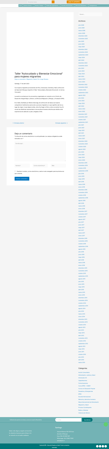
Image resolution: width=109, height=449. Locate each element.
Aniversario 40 (82, 378)
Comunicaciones (83, 383)
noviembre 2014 (83, 300)
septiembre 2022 (83, 92)
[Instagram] (12, 2)
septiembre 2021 (83, 122)
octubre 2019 (82, 168)
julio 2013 (81, 330)
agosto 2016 (81, 249)
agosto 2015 (81, 279)
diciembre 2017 (82, 211)
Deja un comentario (20, 79)
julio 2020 (81, 152)
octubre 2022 (82, 90)
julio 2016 (81, 252)
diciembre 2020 (82, 141)
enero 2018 (81, 208)
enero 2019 (81, 187)
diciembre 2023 (82, 63)
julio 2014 (81, 311)
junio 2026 (81, 28)
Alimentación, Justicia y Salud (86, 375)
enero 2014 (81, 316)
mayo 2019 (81, 179)
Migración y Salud (32, 79)
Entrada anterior (18, 123)
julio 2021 (81, 125)
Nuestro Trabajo (39, 5)
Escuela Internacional (66, 5)
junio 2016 (81, 254)
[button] (74, 1)
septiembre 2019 (83, 171)
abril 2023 (81, 76)
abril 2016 (81, 260)
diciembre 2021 (82, 114)
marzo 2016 (81, 262)
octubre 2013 (82, 324)
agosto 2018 (81, 200)
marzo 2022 (81, 109)
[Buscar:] (90, 14)
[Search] (53, 1)
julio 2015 (81, 281)
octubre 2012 (82, 341)
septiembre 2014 (83, 306)
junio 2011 (81, 351)
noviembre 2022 (83, 87)
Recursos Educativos (81, 5)
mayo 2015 (81, 287)
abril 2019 (81, 181)
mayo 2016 (81, 257)
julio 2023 (81, 68)
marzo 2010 (81, 362)
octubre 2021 (82, 119)
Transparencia (93, 5)
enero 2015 (81, 295)
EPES (79, 394)
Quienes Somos (28, 5)
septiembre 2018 (83, 198)
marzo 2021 (81, 135)
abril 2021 (81, 133)
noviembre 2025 (83, 38)
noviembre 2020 (83, 144)
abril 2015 (81, 289)
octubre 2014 (82, 303)
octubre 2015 (82, 273)
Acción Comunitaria (83, 372)
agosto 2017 (81, 219)
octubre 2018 (82, 195)
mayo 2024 (81, 57)
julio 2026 (81, 25)
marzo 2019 (81, 184)
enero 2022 (81, 111)
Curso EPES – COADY (84, 386)
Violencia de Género (84, 413)
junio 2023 (81, 71)
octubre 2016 (82, 243)
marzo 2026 (81, 30)
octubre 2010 (82, 354)
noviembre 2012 (83, 338)
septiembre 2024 (83, 55)
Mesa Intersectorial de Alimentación (88, 402)
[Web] (58, 166)
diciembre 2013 (82, 319)
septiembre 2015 (83, 276)
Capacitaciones (82, 380)
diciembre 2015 (82, 268)
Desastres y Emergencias (85, 391)
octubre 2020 (82, 146)
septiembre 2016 (83, 246)
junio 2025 (81, 44)
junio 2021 (81, 127)
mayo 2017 (81, 227)
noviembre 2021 (83, 117)
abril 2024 (81, 60)
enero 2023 (81, 82)
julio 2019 (81, 173)
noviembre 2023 (83, 65)
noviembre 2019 (83, 165)
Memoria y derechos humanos (87, 399)
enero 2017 (81, 235)
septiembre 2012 (83, 343)
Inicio (20, 5)
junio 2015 (81, 284)
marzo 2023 (81, 79)
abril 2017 (81, 230)
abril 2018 (81, 203)
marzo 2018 (81, 206)
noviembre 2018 (83, 192)
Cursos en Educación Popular (86, 388)
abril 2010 (81, 359)
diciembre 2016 (82, 238)
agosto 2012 (81, 346)
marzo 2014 (81, 314)
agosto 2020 (81, 149)
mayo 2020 (81, 157)
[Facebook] (9, 2)
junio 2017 (81, 225)
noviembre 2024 (83, 52)
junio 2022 (81, 100)
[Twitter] (15, 2)
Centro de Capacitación (52, 5)
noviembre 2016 (83, 241)
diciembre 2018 (82, 189)
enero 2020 (81, 160)
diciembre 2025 (82, 36)
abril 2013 (81, 335)
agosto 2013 (81, 327)
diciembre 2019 (82, 163)
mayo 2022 (81, 103)
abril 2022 (81, 106)
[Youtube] (18, 2)
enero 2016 (81, 265)
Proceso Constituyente (84, 407)
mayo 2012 (81, 349)
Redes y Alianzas (83, 410)
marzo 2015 (81, 292)
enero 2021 (81, 138)
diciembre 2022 (82, 84)
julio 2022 (81, 98)
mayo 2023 (81, 73)
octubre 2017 (82, 217)
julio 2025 (81, 41)
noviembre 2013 (83, 322)
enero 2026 (81, 33)
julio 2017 (81, 222)
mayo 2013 (81, 333)
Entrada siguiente (61, 123)
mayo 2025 (81, 46)
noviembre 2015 (83, 270)
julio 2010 (81, 357)
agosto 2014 (81, 308)
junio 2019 (81, 176)
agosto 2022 (81, 95)
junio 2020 (81, 154)
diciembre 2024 (82, 49)
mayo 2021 (81, 130)
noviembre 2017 (83, 214)
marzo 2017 (81, 233)
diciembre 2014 (82, 297)
